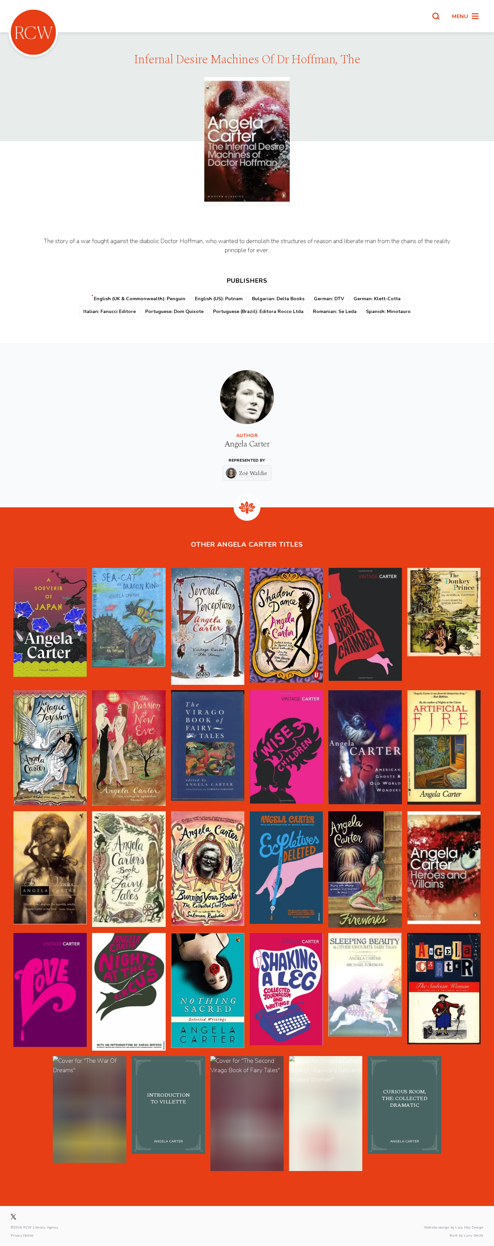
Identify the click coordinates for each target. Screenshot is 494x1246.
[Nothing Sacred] (207, 992)
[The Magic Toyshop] (50, 748)
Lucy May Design (469, 1227)
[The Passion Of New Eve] (128, 748)
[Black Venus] (50, 869)
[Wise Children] (286, 748)
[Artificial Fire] (444, 748)
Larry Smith (473, 1235)
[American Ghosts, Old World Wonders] (365, 748)
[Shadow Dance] (286, 626)
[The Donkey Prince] (444, 626)
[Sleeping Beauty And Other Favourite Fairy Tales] (365, 992)
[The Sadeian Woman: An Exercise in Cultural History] (444, 992)
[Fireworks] (365, 869)
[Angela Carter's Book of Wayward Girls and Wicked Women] (325, 1113)
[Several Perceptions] (207, 626)
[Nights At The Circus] (128, 992)
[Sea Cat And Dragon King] (128, 626)
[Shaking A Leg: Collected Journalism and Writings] (286, 992)
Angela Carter (247, 444)
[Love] (50, 992)
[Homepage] (33, 32)
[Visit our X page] (13, 1216)
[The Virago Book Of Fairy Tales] (207, 748)
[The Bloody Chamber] (365, 626)
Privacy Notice (22, 1235)
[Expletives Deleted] (286, 869)
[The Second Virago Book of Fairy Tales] (247, 1113)
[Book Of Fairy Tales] (128, 869)
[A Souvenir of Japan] (50, 626)
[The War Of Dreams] (89, 1113)
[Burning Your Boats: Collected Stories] (207, 869)
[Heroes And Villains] (444, 869)
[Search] (436, 16)
